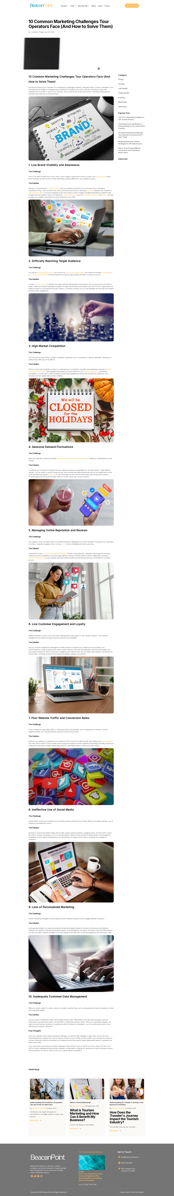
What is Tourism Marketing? (80, 1102)
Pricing (107, 6)
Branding (121, 98)
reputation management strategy (55, 553)
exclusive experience (91, 371)
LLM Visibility (123, 88)
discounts (51, 474)
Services (64, 6)
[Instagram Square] (38, 1176)
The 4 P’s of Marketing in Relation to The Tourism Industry (131, 118)
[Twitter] (35, 1176)
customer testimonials (36, 558)
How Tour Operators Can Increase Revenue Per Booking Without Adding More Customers (90, 1177)
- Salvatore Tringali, (37, 32)
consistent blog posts (91, 195)
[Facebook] (32, 1176)
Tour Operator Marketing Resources (90, 1152)
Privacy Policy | (125, 1192)
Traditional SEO (123, 93)
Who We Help (83, 6)
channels (90, 190)
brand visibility (100, 176)
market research (41, 284)
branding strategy (53, 188)
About (100, 6)
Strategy (121, 84)
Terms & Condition (137, 1192)
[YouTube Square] (41, 1176)
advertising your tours (45, 272)
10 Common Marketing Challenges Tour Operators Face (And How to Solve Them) (130, 135)
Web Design (122, 102)
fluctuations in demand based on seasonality (73, 458)
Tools (72, 6)
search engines (34, 193)
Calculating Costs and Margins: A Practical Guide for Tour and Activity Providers (131, 126)
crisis (63, 544)
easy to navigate (107, 741)
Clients (93, 6)
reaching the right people (75, 272)
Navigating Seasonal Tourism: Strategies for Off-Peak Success (130, 143)
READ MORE (34, 1120)
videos (104, 195)
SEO (42, 193)
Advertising (122, 107)
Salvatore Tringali (38, 1108)
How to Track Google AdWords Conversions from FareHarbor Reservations (129, 150)
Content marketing (69, 195)
